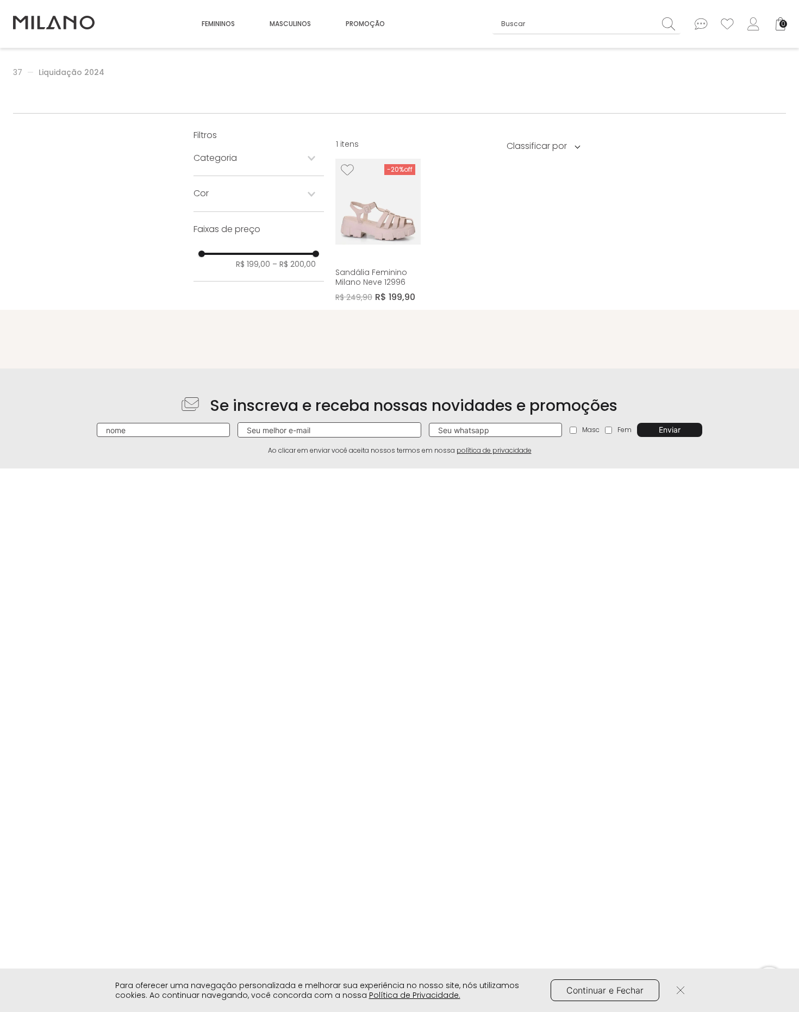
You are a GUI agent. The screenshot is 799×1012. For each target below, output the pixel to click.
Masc (591, 429)
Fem (624, 429)
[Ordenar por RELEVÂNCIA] (547, 145)
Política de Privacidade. (414, 995)
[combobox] (586, 24)
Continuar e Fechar (605, 990)
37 (17, 72)
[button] (258, 158)
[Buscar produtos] (671, 24)
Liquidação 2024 (71, 72)
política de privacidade (494, 450)
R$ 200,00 (294, 264)
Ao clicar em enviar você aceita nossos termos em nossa (400, 450)
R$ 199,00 (253, 264)
